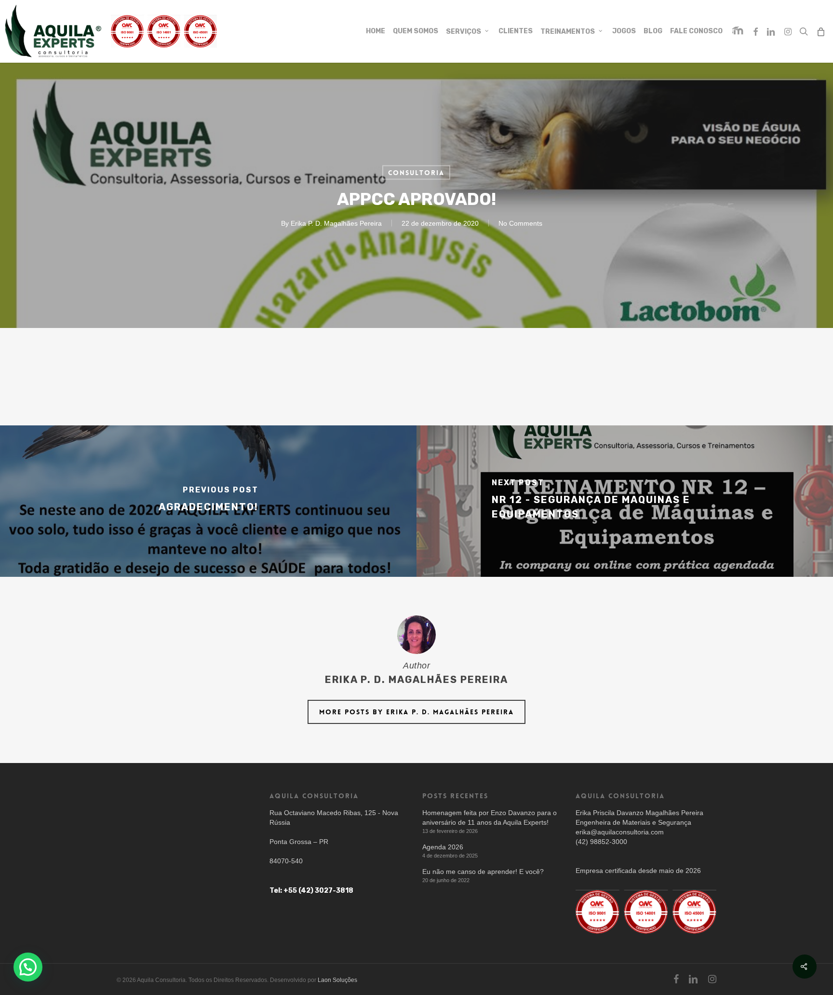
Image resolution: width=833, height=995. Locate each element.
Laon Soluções (337, 980)
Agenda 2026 (442, 847)
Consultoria (416, 172)
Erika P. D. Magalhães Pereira (336, 223)
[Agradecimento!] (208, 501)
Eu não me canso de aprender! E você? (483, 871)
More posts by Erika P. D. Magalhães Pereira (416, 712)
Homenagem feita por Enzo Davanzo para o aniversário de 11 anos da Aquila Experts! (489, 817)
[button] (27, 967)
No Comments (520, 223)
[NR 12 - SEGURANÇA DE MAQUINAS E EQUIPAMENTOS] (624, 501)
